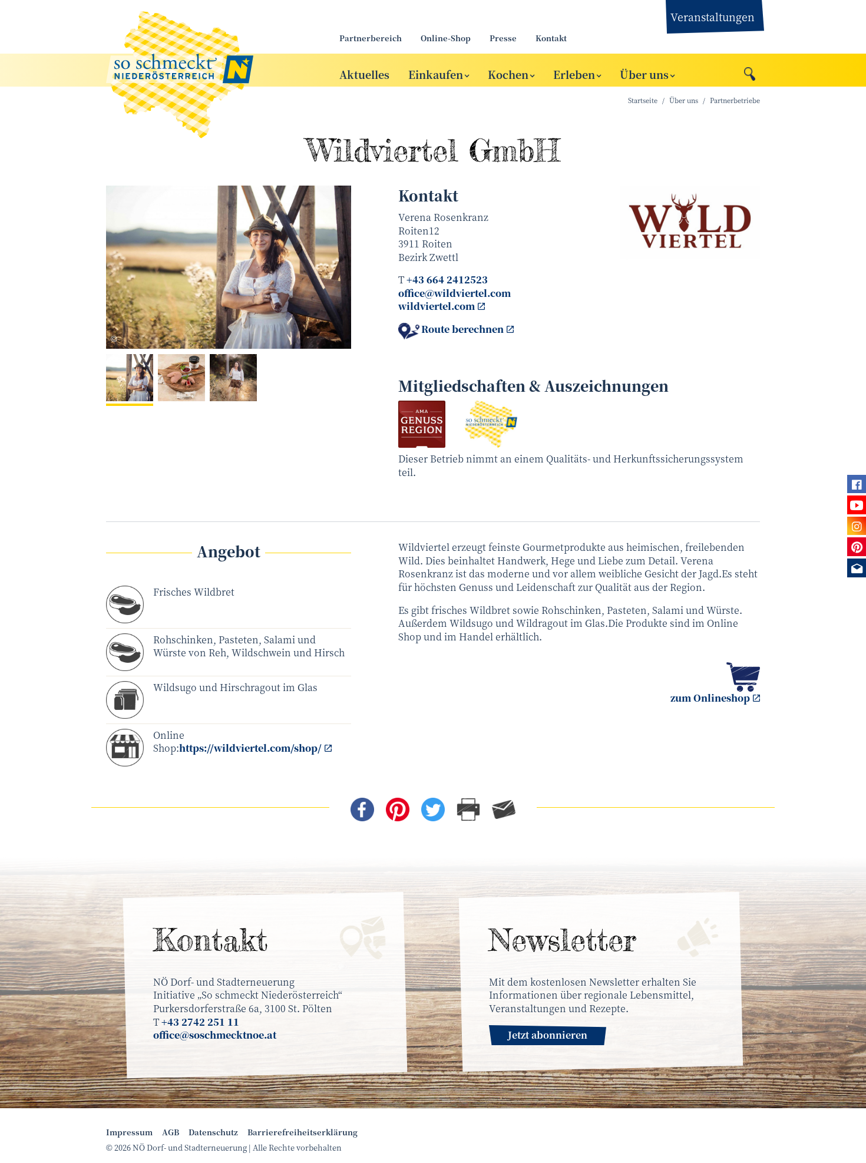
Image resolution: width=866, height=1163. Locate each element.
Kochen (508, 73)
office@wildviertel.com (454, 293)
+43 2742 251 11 (200, 1022)
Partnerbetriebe (735, 100)
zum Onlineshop (710, 698)
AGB (170, 1132)
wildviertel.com (436, 306)
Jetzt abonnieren (547, 1035)
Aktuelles (364, 73)
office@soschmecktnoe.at (214, 1035)
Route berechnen (462, 329)
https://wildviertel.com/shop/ (250, 748)
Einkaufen (435, 73)
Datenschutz (213, 1132)
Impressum (129, 1132)
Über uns (644, 73)
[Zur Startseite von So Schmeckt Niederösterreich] (209, 70)
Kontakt (551, 38)
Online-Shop (446, 38)
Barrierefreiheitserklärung (302, 1132)
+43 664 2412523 (447, 279)
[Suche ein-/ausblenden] (749, 70)
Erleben (574, 73)
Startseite (642, 100)
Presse (503, 38)
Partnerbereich (370, 38)
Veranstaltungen (712, 16)
